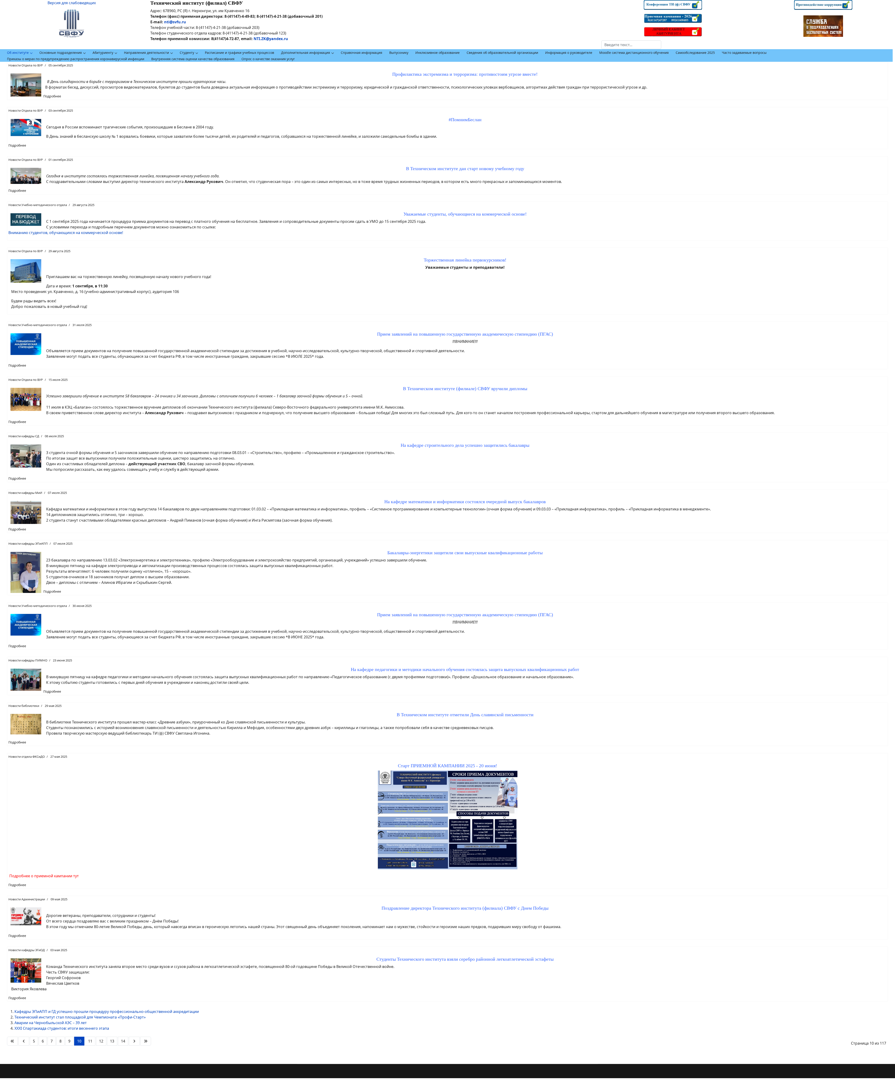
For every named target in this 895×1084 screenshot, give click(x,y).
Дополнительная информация (305, 52)
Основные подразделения (60, 52)
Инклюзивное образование (437, 52)
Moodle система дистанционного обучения (634, 52)
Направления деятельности (146, 52)
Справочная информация (361, 52)
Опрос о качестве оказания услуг (268, 59)
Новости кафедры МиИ (25, 493)
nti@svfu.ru (175, 21)
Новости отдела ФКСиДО (26, 756)
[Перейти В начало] (12, 1041)
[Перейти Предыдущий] (23, 1041)
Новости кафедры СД (23, 436)
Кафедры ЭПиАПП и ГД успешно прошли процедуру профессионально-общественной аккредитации (106, 1011)
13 (112, 1041)
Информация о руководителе (568, 52)
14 (123, 1041)
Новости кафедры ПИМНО (27, 660)
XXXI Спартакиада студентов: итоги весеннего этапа (61, 1028)
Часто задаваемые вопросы (744, 52)
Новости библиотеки (23, 706)
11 (90, 1041)
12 (101, 1041)
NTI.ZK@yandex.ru (271, 38)
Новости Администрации (26, 899)
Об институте (18, 52)
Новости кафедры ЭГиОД (26, 950)
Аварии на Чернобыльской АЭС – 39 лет (50, 1022)
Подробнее (52, 96)
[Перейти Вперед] (134, 1041)
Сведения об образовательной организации (502, 52)
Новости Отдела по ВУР (25, 65)
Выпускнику (398, 52)
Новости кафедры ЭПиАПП (28, 543)
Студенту (187, 52)
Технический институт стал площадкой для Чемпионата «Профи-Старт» (80, 1017)
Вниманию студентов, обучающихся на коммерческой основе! (65, 232)
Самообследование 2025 (695, 52)
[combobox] (631, 44)
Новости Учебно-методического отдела (37, 205)
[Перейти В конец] (145, 1041)
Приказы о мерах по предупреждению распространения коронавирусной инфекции (75, 59)
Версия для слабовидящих (72, 2)
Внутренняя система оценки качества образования (192, 59)
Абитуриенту (103, 52)
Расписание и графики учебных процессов (239, 52)
